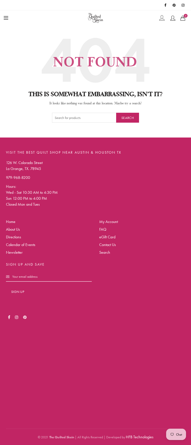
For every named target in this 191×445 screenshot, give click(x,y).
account (173, 18)
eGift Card (107, 237)
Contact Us (107, 244)
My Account (108, 221)
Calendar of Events (20, 244)
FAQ (102, 229)
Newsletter (14, 252)
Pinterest (174, 5)
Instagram (183, 5)
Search (127, 117)
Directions (13, 237)
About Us (13, 229)
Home (10, 221)
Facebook (165, 5)
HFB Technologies (139, 437)
